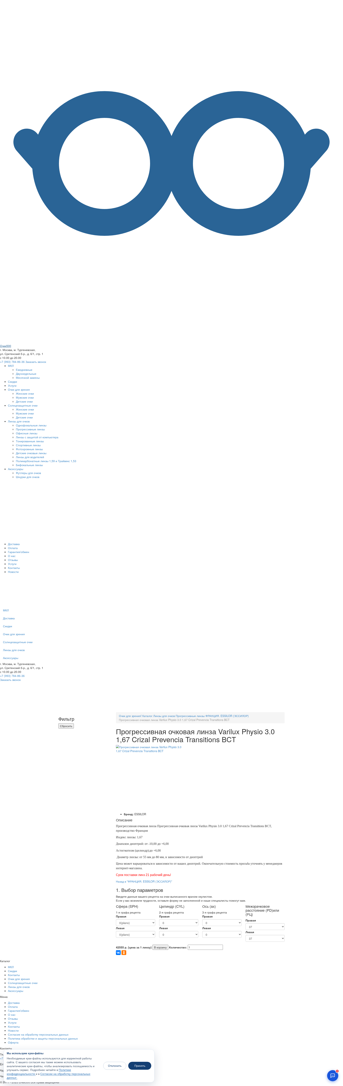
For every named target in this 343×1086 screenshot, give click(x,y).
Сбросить (66, 726)
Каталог (147, 716)
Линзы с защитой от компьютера (37, 437)
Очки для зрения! (130, 716)
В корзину (160, 947)
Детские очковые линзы (31, 453)
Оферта (13, 1042)
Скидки (12, 382)
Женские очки (25, 393)
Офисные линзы (26, 433)
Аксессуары (15, 469)
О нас (11, 556)
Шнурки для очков (27, 477)
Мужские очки (25, 397)
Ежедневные (24, 370)
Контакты (14, 568)
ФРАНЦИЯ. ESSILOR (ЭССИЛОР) (227, 716)
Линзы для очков (19, 421)
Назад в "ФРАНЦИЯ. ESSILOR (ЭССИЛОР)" (144, 881)
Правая (121, 916)
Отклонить (114, 1065)
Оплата (13, 548)
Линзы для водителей (30, 457)
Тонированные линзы (30, 441)
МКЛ (11, 366)
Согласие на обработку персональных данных (38, 1034)
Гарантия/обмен (18, 552)
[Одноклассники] (123, 952)
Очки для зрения (19, 389)
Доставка (14, 544)
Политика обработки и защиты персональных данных (43, 1038)
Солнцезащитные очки (23, 405)
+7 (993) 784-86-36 (12, 362)
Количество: (178, 947)
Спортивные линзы (28, 445)
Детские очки (24, 401)
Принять (139, 1065)
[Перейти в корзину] (150, 604)
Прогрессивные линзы (30, 429)
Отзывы (13, 560)
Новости (13, 572)
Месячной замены (28, 378)
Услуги (12, 385)
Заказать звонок (35, 362)
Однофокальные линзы (31, 425)
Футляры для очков (28, 473)
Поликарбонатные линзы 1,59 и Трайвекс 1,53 (46, 461)
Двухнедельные (26, 374)
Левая (120, 928)
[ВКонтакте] (118, 952)
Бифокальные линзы (29, 465)
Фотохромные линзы (29, 449)
